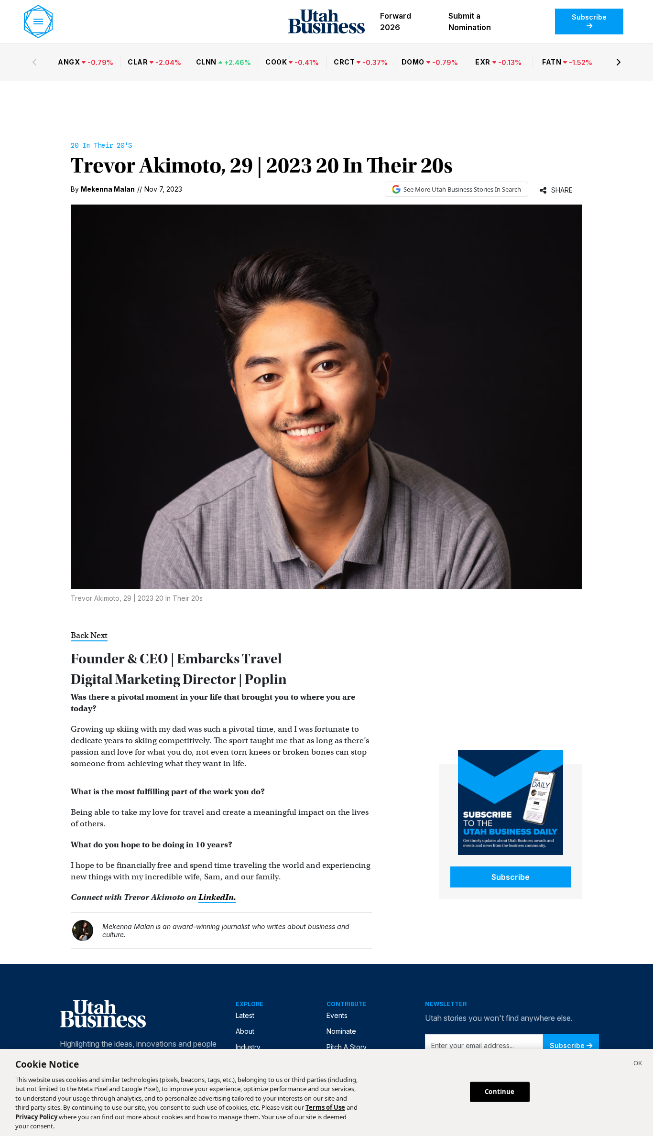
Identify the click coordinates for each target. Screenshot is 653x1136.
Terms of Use (325, 1107)
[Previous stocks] (34, 62)
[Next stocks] (618, 62)
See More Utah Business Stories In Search (462, 189)
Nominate (341, 1031)
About (245, 1031)
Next (99, 635)
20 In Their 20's (101, 145)
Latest (245, 1015)
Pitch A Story (346, 1047)
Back (80, 635)
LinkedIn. (217, 897)
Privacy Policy (36, 1117)
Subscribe (589, 17)
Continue (499, 1091)
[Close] (637, 1064)
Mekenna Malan (108, 189)
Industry (248, 1047)
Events (337, 1015)
